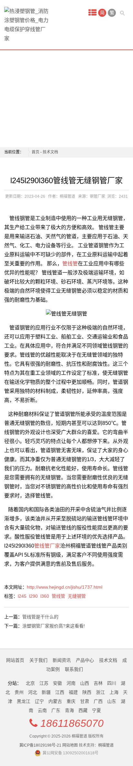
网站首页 (15, 660)
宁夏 (96, 710)
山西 (84, 683)
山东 (111, 701)
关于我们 (38, 660)
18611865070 (72, 723)
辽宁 (39, 701)
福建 (73, 692)
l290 (33, 596)
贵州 (19, 692)
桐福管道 (106, 745)
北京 (30, 683)
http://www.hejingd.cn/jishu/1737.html (64, 587)
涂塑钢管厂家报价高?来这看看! (53, 625)
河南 (71, 683)
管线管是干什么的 (40, 616)
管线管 (70, 263)
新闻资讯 (62, 660)
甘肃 (84, 701)
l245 (22, 596)
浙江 (100, 692)
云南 (42, 710)
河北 (32, 692)
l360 (44, 596)
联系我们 (74, 669)
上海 (113, 692)
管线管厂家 (47, 546)
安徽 (57, 683)
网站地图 (70, 745)
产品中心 (85, 660)
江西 (59, 692)
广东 (55, 710)
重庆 (71, 701)
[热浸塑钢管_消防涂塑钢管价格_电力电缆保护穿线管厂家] (26, 25)
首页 (35, 152)
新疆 (46, 692)
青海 (69, 710)
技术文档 (50, 152)
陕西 (86, 692)
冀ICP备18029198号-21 (40, 745)
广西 (98, 701)
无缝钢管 (77, 596)
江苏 (43, 683)
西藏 (82, 710)
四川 (111, 683)
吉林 (98, 683)
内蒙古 (55, 701)
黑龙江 (23, 701)
